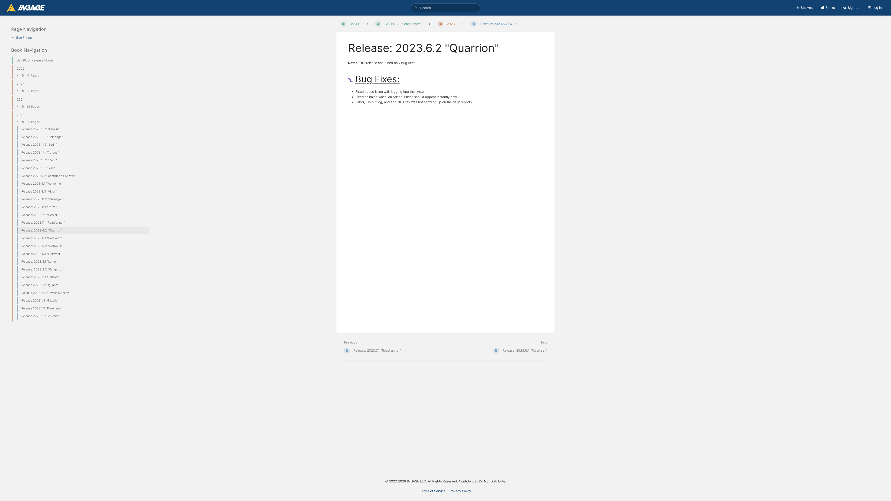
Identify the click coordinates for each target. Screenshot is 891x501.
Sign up (853, 8)
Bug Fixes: (24, 37)
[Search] (416, 8)
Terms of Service (433, 491)
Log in (877, 8)
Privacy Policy (460, 491)
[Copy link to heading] (404, 79)
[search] (445, 7)
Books (830, 8)
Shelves (807, 8)
